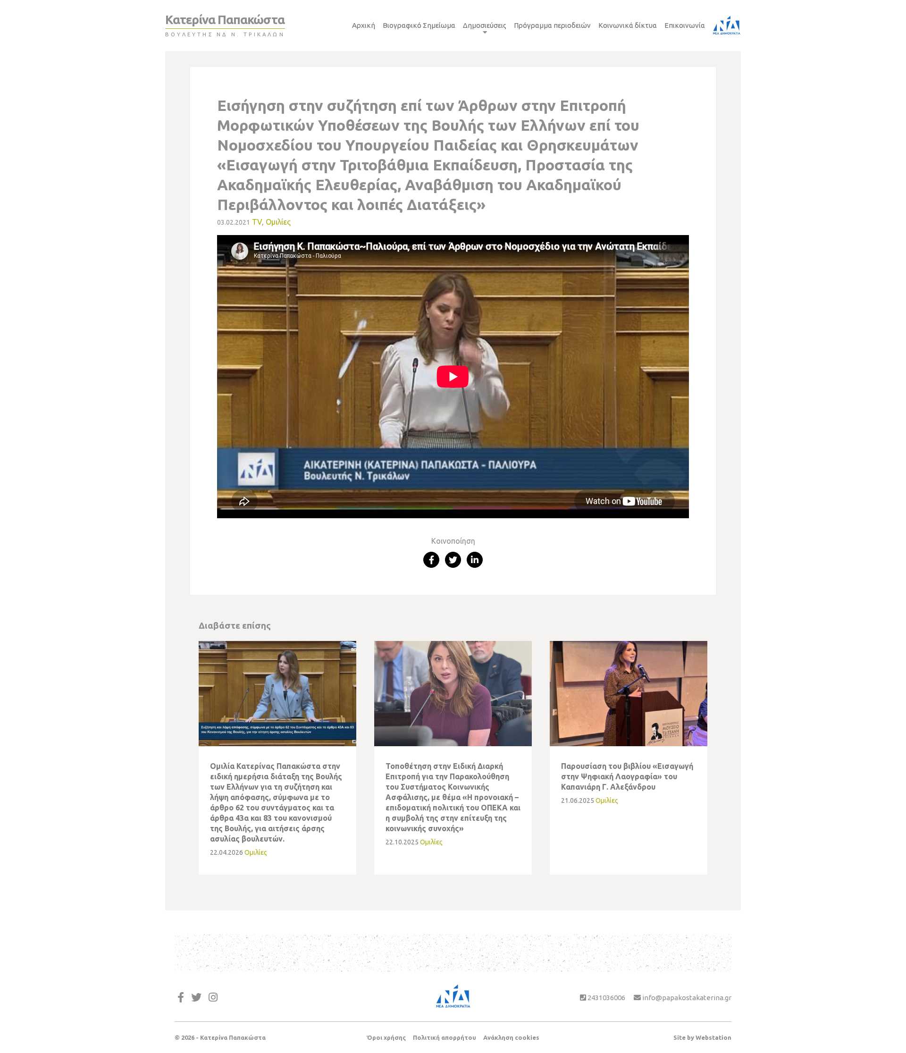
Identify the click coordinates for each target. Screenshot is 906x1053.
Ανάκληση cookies (511, 1037)
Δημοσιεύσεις (484, 25)
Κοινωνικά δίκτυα (627, 25)
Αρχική (363, 25)
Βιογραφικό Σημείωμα (419, 25)
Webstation (713, 1037)
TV (257, 222)
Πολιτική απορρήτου (444, 1037)
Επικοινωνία (684, 25)
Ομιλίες (278, 222)
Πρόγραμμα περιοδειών (552, 25)
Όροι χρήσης (386, 1037)
